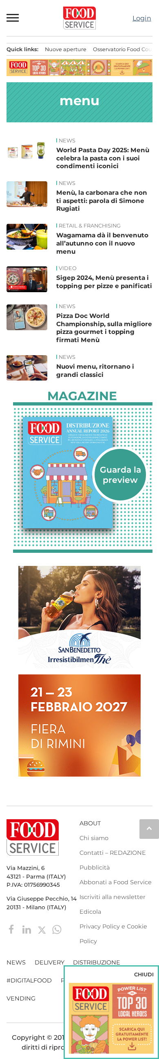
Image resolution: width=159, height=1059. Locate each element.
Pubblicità (95, 867)
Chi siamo (94, 838)
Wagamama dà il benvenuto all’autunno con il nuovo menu (102, 243)
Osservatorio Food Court (124, 49)
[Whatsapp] (57, 929)
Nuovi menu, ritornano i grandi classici (95, 371)
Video (68, 268)
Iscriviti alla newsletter (113, 897)
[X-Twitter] (43, 929)
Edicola (90, 911)
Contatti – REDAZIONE (113, 852)
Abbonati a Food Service (116, 882)
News (67, 141)
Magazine (82, 396)
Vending (21, 998)
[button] (13, 18)
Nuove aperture (65, 49)
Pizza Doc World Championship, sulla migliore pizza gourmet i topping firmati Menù (104, 328)
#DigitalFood (29, 980)
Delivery (49, 962)
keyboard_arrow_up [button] (149, 828)
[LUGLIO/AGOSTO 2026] (83, 472)
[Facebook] (12, 929)
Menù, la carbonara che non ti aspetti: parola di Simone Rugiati (101, 201)
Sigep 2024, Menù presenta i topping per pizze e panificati (104, 282)
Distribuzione (96, 962)
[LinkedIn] (27, 929)
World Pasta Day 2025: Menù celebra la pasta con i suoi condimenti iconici (102, 158)
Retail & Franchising (90, 226)
